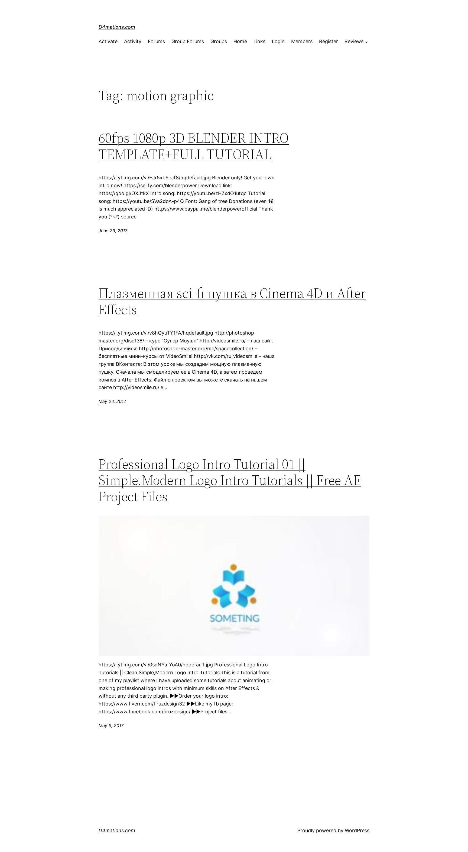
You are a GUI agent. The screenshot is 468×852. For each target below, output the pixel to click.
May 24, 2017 (112, 401)
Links (259, 41)
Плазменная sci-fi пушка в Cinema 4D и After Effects (232, 301)
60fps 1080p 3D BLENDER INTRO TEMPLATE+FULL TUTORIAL (194, 146)
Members (302, 41)
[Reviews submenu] (366, 41)
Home (240, 41)
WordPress (357, 830)
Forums (156, 41)
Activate (108, 41)
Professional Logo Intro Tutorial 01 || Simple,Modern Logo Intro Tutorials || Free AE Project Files (230, 480)
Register (328, 41)
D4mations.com (117, 27)
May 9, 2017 (111, 725)
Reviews (353, 41)
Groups (218, 41)
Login (278, 41)
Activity (132, 41)
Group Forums (187, 41)
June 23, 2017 (113, 230)
